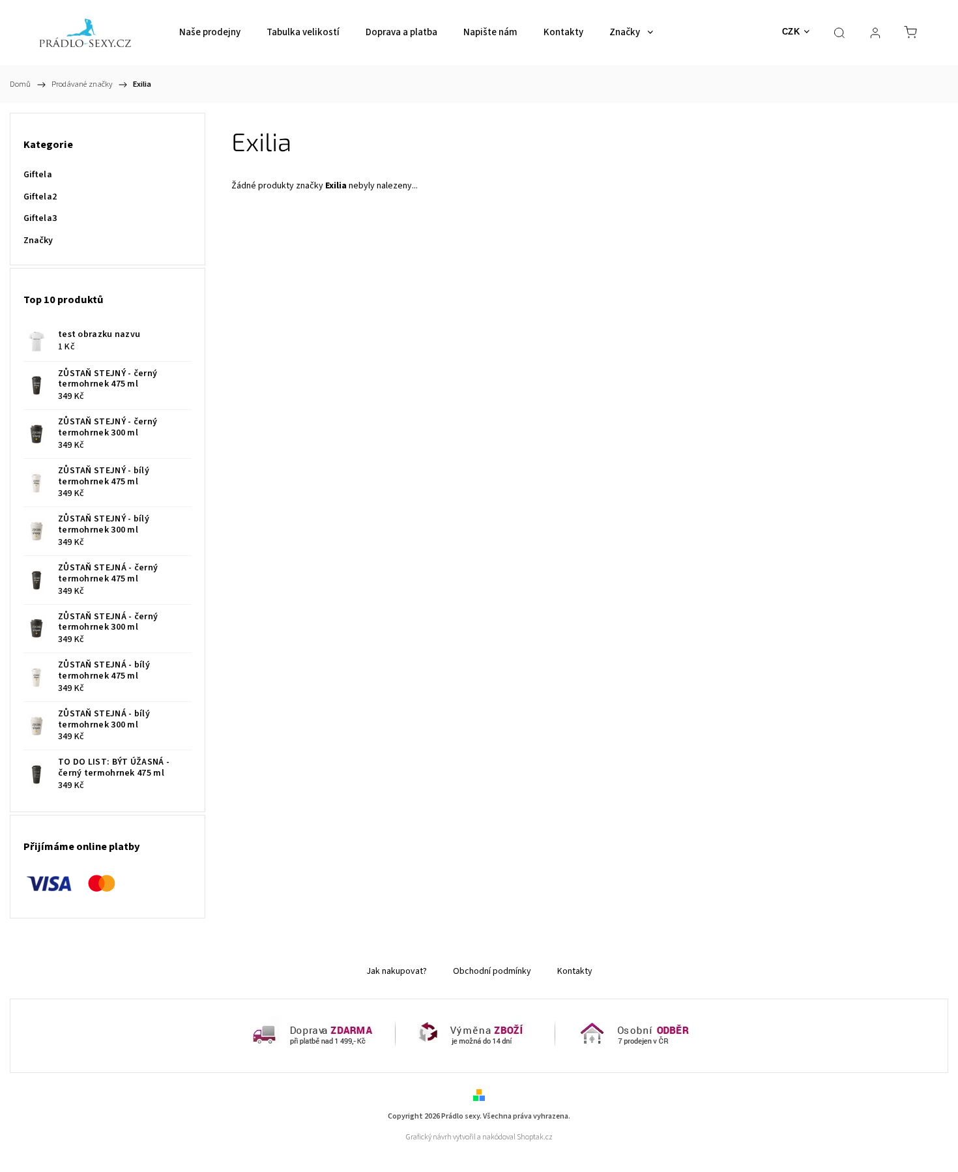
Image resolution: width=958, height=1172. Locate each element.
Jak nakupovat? (396, 971)
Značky (38, 240)
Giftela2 (40, 196)
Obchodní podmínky (492, 971)
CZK (791, 32)
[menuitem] (209, 32)
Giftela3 (40, 218)
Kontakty (574, 971)
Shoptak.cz (535, 1137)
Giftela (37, 174)
